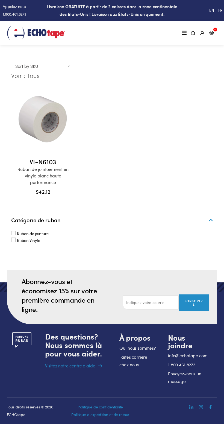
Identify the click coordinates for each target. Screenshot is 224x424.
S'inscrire (194, 302)
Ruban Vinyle (28, 240)
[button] (184, 33)
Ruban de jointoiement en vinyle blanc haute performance (43, 175)
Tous (33, 75)
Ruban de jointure (33, 233)
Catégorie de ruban (36, 220)
